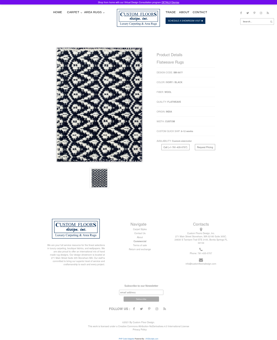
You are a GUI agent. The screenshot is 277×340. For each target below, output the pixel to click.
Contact (200, 12)
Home (57, 12)
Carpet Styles (140, 229)
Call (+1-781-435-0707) (175, 147)
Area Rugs (93, 12)
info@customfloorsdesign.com (201, 263)
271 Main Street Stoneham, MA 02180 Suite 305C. (201, 236)
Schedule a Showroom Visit (184, 21)
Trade (171, 12)
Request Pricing (205, 147)
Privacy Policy (140, 329)
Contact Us (140, 233)
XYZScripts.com (152, 338)
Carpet (73, 12)
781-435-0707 (205, 253)
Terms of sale (140, 245)
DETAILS (166, 2)
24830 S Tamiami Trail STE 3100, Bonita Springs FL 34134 (201, 241)
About (184, 12)
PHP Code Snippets (126, 338)
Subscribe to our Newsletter (141, 285)
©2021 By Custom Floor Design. (138, 322)
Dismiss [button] (175, 2)
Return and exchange (140, 249)
